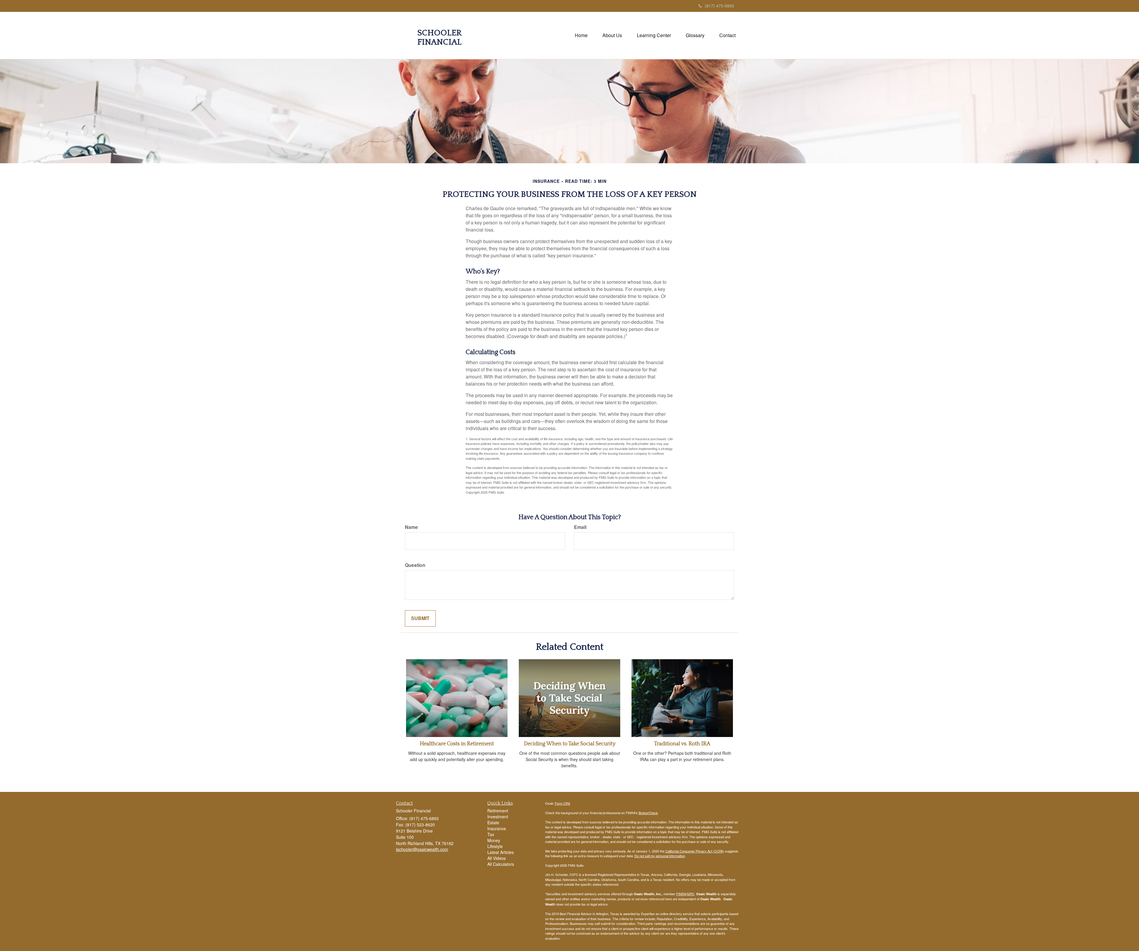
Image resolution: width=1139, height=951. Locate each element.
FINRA (681, 893)
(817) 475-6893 (719, 6)
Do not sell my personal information (659, 855)
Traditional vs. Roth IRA (682, 744)
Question (415, 565)
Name (411, 527)
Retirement (497, 811)
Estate (493, 822)
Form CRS (562, 803)
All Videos (496, 858)
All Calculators (500, 864)
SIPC (690, 893)
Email (580, 527)
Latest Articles (500, 852)
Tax (490, 834)
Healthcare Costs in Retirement (457, 744)
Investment (497, 817)
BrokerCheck (648, 812)
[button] (612, 35)
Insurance (496, 828)
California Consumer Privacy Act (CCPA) (694, 851)
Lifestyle (495, 846)
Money (493, 840)
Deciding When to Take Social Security (569, 744)
